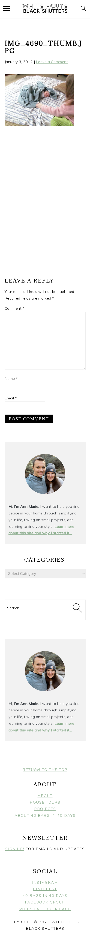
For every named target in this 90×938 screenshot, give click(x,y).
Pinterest (45, 888)
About (45, 795)
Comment (14, 308)
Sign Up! (14, 848)
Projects (45, 808)
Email (11, 398)
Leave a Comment (52, 61)
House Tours (45, 802)
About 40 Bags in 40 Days (45, 815)
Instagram (45, 882)
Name (11, 378)
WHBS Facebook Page (45, 908)
